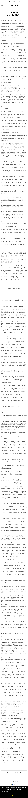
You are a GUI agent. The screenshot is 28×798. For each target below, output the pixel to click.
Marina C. (14, 776)
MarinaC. (14, 5)
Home (9, 9)
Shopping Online (14, 781)
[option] (14, 1)
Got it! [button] (14, 795)
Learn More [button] (5, 791)
